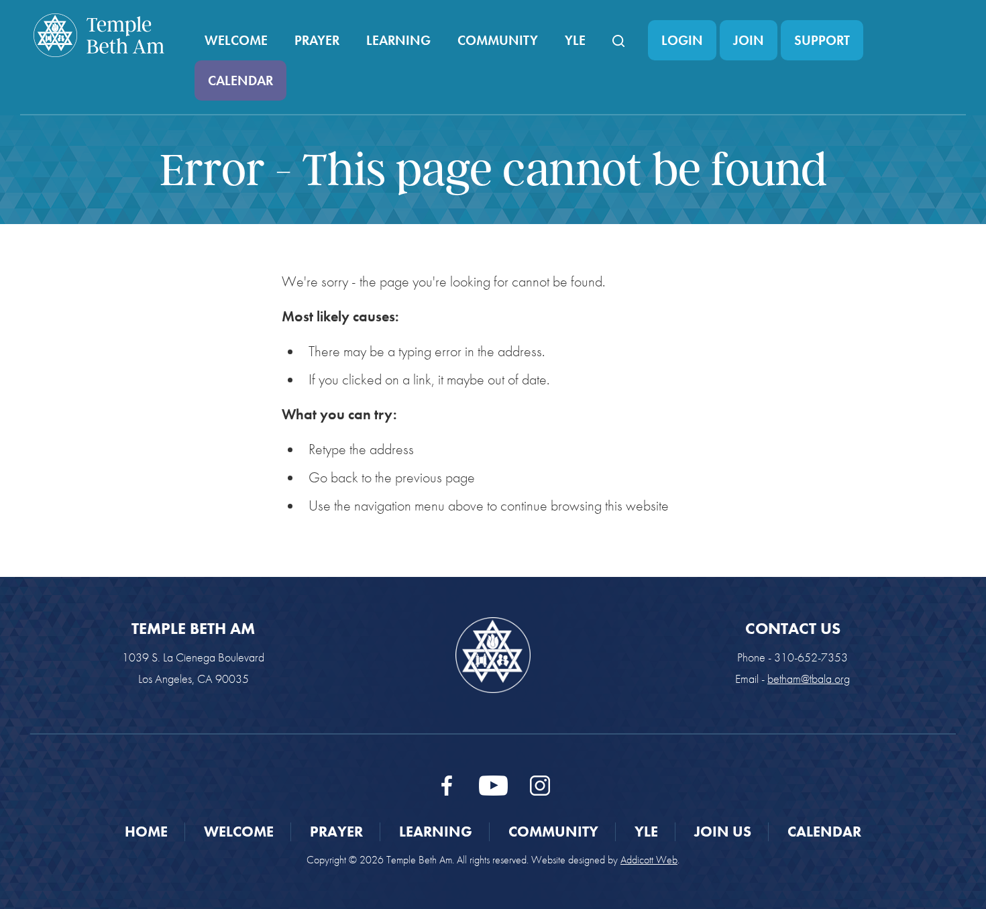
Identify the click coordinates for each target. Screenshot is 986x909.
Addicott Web (648, 860)
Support (822, 40)
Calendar (240, 80)
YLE (575, 40)
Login (682, 40)
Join (748, 40)
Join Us (722, 831)
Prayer (316, 40)
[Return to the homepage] (99, 35)
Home (146, 831)
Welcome (236, 40)
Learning (398, 40)
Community (497, 40)
